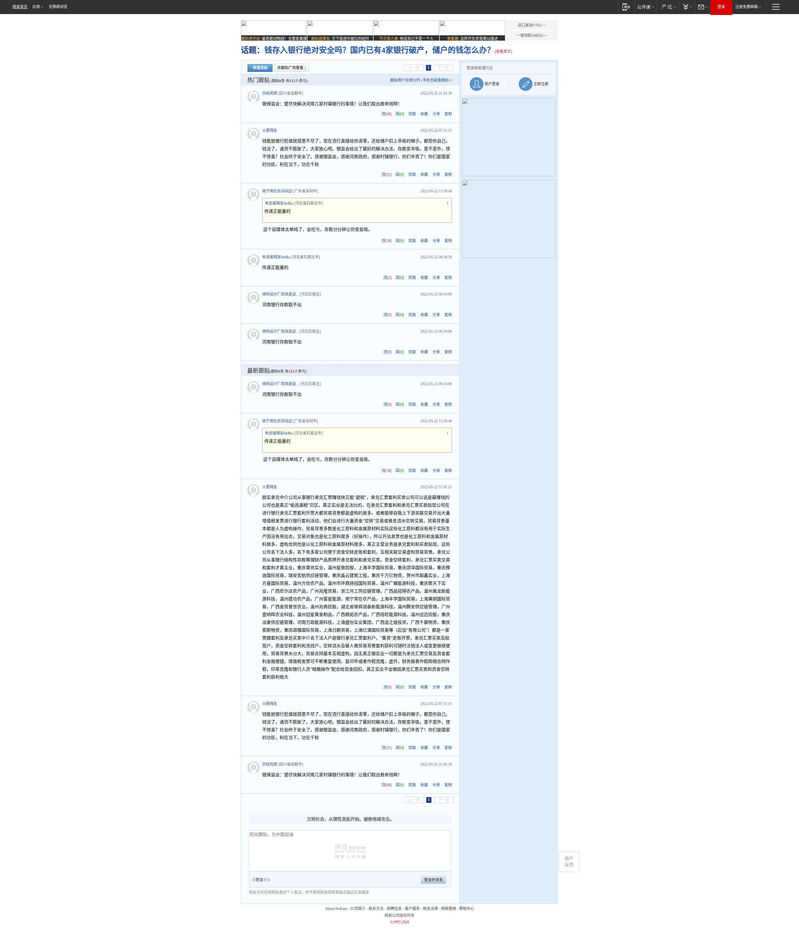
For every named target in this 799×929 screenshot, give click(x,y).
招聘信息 (394, 909)
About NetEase (336, 909)
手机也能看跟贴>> (438, 80)
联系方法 (376, 909)
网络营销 (448, 909)
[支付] (687, 6)
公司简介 (357, 909)
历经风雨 (269, 93)
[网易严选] (668, 6)
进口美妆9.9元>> (532, 25)
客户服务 (412, 909)
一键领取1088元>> (532, 35)
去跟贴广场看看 (290, 68)
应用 (36, 7)
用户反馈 (569, 861)
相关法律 (430, 909)
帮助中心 (466, 909)
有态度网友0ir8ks (279, 203)
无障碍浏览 (58, 7)
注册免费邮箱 (746, 7)
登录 (721, 7)
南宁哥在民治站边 (277, 191)
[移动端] (626, 6)
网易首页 (19, 7)
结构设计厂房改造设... (280, 294)
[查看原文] (503, 51)
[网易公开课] (646, 6)
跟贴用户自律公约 (405, 80)
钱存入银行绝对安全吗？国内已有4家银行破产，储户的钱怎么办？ (379, 50)
